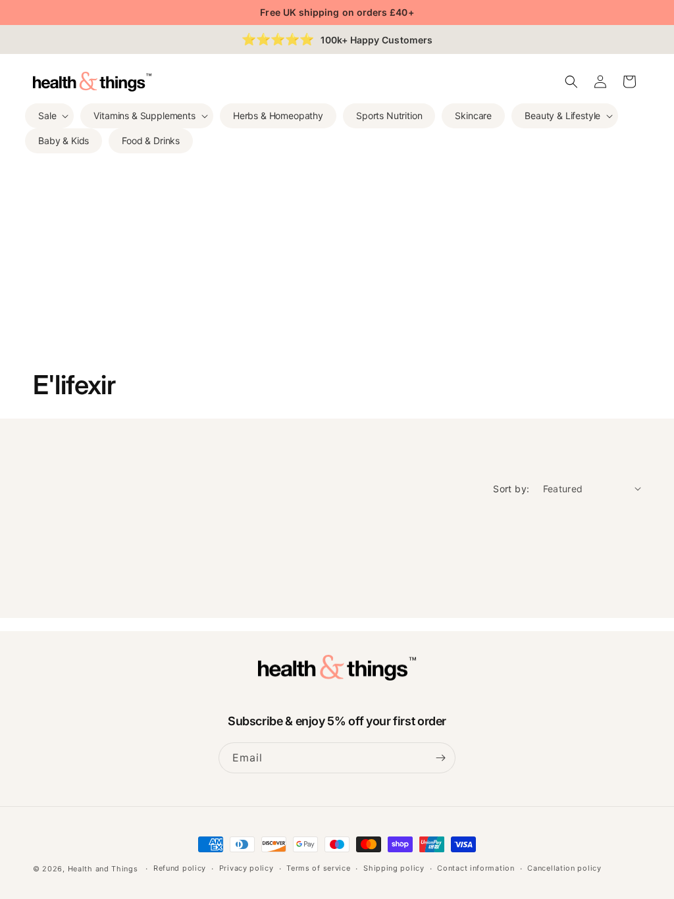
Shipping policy (394, 868)
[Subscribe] (440, 757)
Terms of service (318, 868)
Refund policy (179, 868)
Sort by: (511, 488)
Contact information (475, 868)
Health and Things (103, 868)
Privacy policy (246, 868)
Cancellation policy (564, 868)
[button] (49, 115)
